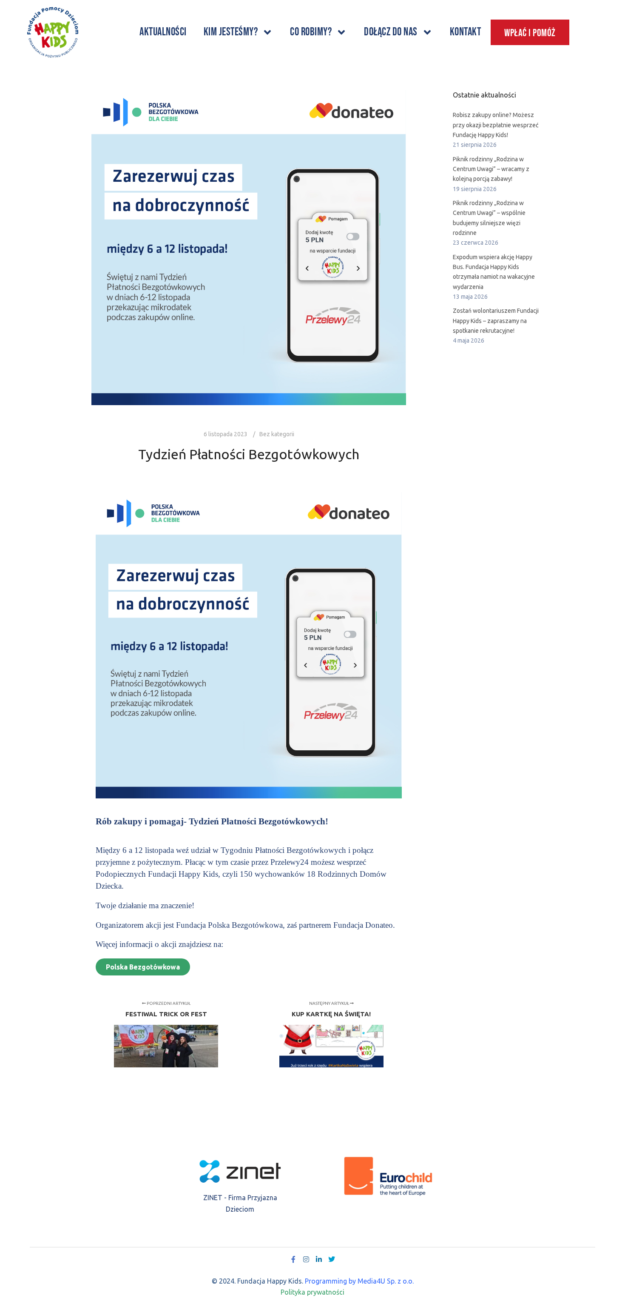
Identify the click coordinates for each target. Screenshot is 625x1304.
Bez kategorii (276, 434)
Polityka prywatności (312, 1292)
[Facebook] (293, 1259)
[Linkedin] (318, 1259)
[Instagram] (306, 1259)
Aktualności (163, 32)
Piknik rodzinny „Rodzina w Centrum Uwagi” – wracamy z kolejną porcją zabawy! (491, 169)
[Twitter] (331, 1259)
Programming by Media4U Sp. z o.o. (359, 1281)
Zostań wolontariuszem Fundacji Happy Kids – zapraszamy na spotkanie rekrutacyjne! (496, 320)
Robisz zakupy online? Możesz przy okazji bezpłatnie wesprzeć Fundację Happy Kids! (496, 125)
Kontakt (465, 32)
